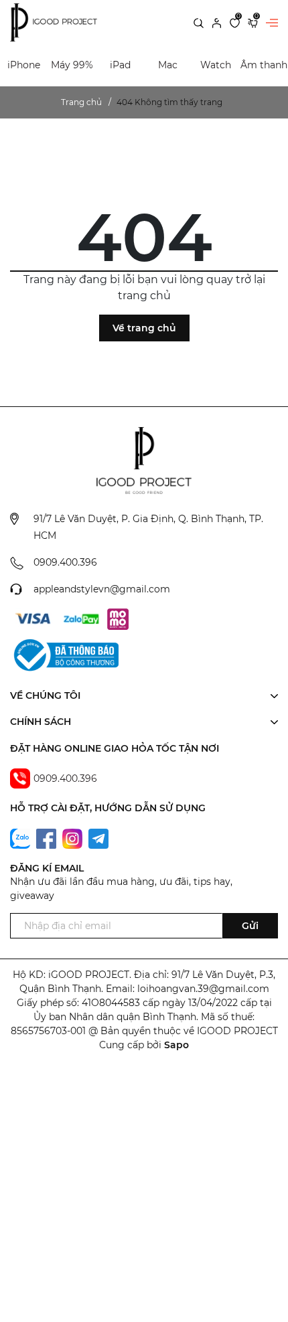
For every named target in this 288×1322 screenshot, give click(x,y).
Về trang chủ (144, 328)
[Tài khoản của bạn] (217, 22)
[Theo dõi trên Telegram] (98, 838)
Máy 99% (72, 65)
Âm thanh (263, 65)
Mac (167, 65)
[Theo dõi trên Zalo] (21, 838)
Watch (215, 65)
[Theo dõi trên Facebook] (47, 838)
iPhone (23, 65)
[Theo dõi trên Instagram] (73, 838)
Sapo (176, 1045)
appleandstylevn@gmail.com (101, 589)
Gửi (250, 926)
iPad (120, 65)
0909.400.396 (65, 562)
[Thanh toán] (33, 619)
